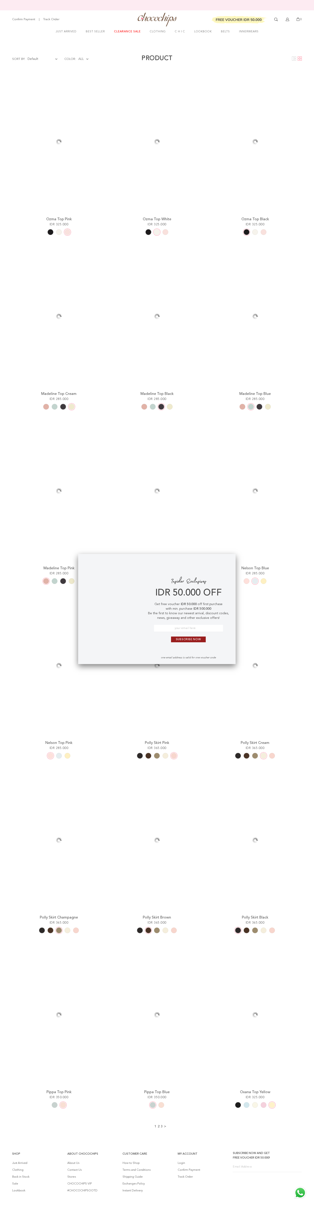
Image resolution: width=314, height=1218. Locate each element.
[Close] (228, 561)
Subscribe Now (188, 639)
